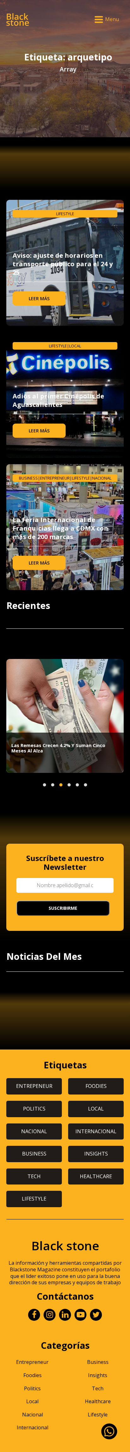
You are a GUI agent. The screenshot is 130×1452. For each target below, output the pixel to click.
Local (75, 346)
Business (28, 478)
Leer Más (39, 298)
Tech (97, 1388)
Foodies (32, 1375)
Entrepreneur (55, 478)
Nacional (101, 478)
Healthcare (98, 1401)
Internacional (32, 1427)
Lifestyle (65, 214)
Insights (97, 1375)
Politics (32, 1388)
